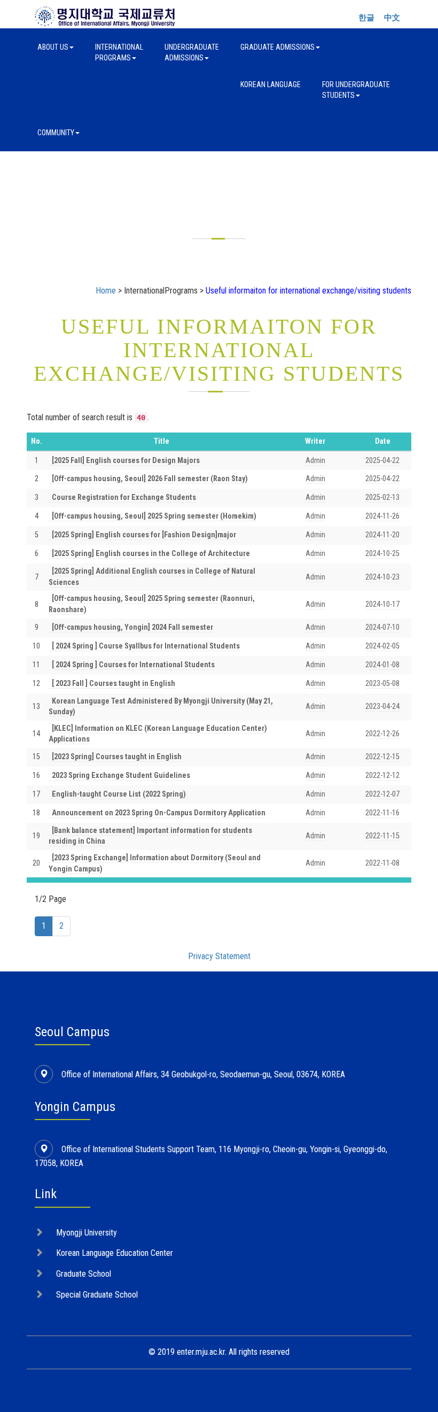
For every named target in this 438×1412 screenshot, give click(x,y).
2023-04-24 (382, 706)
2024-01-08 (382, 664)
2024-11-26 (382, 516)
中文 (392, 17)
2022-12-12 (382, 775)
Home (106, 291)
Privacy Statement (219, 956)
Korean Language (270, 84)
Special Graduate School (97, 1295)
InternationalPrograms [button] (119, 52)
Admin (315, 460)
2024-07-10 (382, 627)
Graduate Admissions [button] (277, 47)
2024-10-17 (382, 604)
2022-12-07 (382, 794)
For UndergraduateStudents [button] (356, 89)
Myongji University (86, 1233)
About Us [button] (52, 47)
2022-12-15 (382, 756)
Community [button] (55, 132)
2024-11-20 (382, 534)
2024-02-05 (382, 646)
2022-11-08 (382, 863)
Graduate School (83, 1274)
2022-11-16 (382, 812)
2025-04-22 (382, 460)
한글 (366, 17)
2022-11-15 (382, 835)
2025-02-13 (382, 497)
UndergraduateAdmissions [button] (192, 52)
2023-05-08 (382, 683)
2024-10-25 (382, 553)
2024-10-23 (382, 577)
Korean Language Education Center (114, 1253)
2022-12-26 (382, 733)
